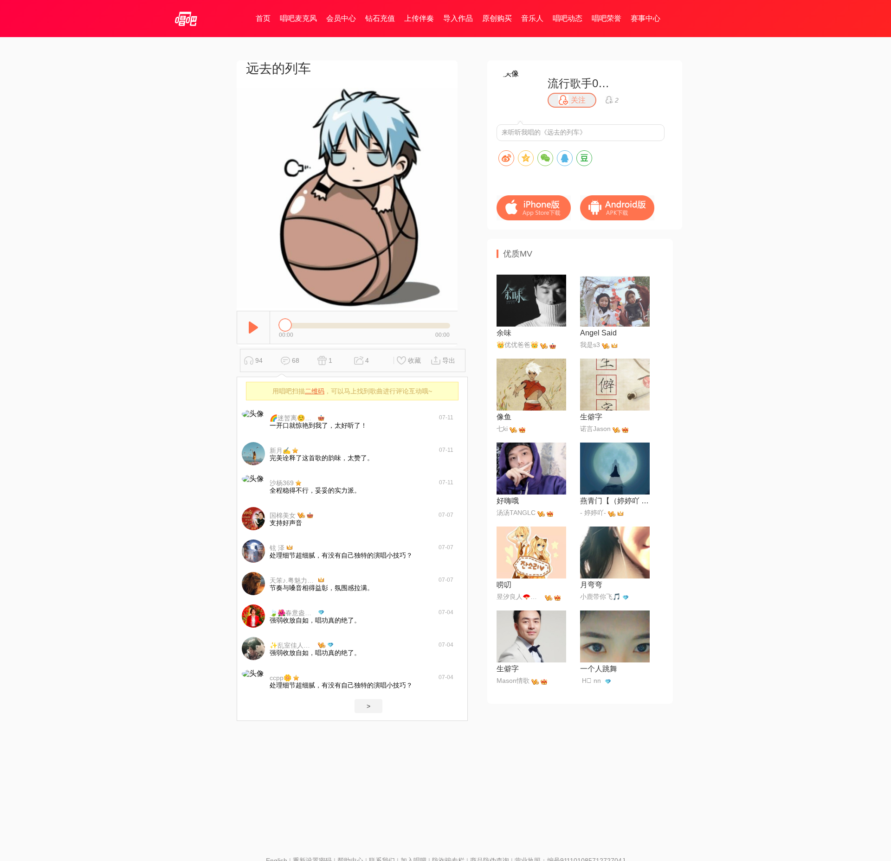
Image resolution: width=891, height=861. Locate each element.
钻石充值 (380, 18)
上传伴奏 (419, 18)
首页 (263, 18)
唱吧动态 (567, 18)
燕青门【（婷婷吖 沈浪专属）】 (615, 501)
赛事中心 (645, 18)
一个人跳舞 (598, 669)
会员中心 (341, 18)
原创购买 (497, 18)
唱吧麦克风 (298, 18)
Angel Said (598, 333)
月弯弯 (591, 585)
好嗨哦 (508, 501)
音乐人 (532, 18)
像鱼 (504, 417)
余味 (504, 333)
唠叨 (504, 585)
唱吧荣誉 (606, 18)
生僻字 (591, 417)
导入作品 (458, 18)
